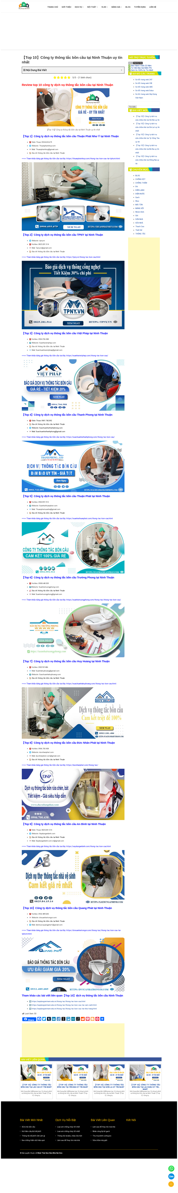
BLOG (127, 7)
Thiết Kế (138, 230)
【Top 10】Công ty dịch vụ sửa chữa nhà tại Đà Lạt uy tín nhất (147, 127)
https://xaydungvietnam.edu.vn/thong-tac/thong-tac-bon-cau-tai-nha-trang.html (64, 1009)
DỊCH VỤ (78, 7)
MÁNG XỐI (139, 208)
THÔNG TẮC (140, 234)
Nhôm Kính (139, 212)
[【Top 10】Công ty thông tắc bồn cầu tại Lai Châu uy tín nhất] (145, 1073)
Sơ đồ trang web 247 (143, 80)
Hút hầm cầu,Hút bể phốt (31, 1131)
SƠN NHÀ (139, 219)
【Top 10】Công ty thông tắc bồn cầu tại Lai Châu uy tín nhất (145, 1087)
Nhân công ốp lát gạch (101, 1131)
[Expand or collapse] (121, 70)
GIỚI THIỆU (66, 7)
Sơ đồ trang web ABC (144, 87)
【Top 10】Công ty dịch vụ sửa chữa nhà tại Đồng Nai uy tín (147, 160)
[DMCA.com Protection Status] (135, 63)
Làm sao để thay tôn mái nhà (68, 1140)
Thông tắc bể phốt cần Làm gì (33, 1136)
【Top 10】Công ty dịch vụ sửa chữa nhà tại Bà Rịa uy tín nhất (147, 149)
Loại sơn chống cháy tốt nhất (68, 1127)
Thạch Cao (139, 226)
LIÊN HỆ (152, 7)
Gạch (137, 197)
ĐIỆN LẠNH (139, 190)
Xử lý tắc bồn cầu (28, 1127)
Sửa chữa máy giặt (100, 1140)
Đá (136, 186)
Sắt (136, 215)
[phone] (171, 1169)
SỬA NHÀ (139, 223)
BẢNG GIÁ (116, 7)
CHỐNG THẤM (141, 183)
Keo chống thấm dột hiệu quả (33, 1140)
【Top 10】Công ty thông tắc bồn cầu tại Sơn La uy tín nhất (109, 1086)
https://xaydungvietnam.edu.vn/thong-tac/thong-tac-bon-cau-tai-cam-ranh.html (64, 1005)
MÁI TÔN (139, 205)
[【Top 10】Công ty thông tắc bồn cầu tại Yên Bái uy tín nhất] (72, 1073)
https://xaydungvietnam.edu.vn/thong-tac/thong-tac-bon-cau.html (58, 1001)
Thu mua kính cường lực (102, 1136)
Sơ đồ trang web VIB (143, 83)
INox (137, 201)
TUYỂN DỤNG (140, 7)
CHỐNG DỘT (140, 179)
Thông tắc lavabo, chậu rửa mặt (69, 1136)
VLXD (104, 7)
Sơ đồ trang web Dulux (144, 90)
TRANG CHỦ (52, 7)
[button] (171, 1184)
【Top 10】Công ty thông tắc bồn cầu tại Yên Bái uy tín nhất (72, 1086)
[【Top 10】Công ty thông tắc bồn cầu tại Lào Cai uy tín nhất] (36, 1073)
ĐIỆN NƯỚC (140, 194)
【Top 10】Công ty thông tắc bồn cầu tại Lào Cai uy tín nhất (36, 1086)
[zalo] (171, 1176)
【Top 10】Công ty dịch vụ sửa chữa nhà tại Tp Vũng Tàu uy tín (147, 138)
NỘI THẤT (92, 7)
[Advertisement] (89, 31)
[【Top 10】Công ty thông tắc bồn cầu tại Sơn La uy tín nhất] (109, 1073)
